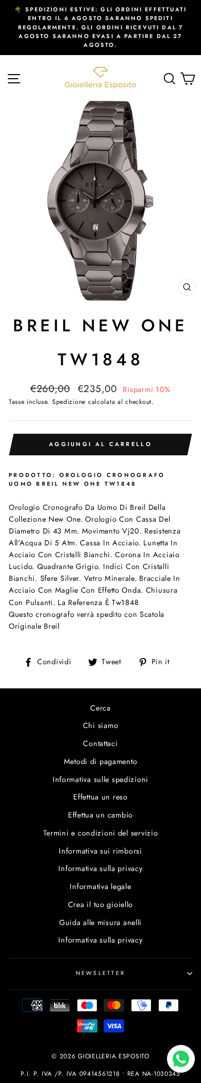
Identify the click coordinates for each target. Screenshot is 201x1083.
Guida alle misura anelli (100, 922)
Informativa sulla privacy (100, 868)
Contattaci (100, 743)
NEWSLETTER (101, 973)
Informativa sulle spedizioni (100, 779)
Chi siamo (101, 725)
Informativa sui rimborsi (100, 851)
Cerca (100, 708)
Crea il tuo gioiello (100, 904)
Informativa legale (100, 886)
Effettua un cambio (100, 815)
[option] (100, 27)
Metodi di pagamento (101, 761)
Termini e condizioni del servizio (100, 833)
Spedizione (69, 401)
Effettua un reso (100, 797)
